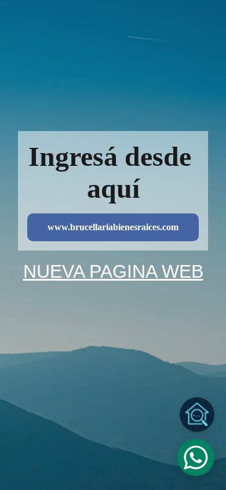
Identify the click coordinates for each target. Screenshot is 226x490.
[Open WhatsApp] (195, 457)
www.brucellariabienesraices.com (113, 227)
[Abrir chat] (197, 414)
